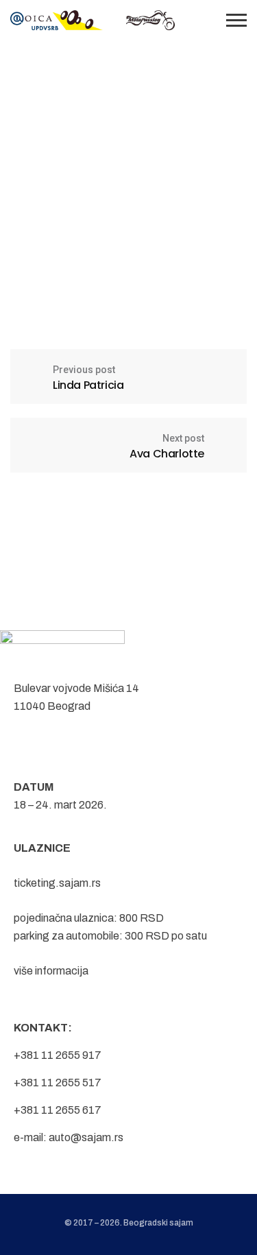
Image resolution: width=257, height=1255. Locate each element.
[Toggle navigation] (236, 20)
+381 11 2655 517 (57, 1082)
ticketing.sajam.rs (57, 883)
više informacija (51, 971)
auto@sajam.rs (86, 1137)
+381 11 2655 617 (57, 1110)
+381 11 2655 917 (57, 1055)
